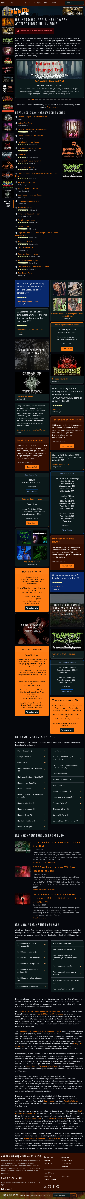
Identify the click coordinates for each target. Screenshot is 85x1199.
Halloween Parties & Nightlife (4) (30, 777)
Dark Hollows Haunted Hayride (30, 136)
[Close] (80, 1195)
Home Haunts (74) (24, 827)
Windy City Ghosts (25, 207)
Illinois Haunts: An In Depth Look (44, 862)
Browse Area (13, 3)
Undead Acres (50, 81)
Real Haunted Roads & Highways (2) (66, 981)
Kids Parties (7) (59, 751)
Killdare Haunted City (26, 182)
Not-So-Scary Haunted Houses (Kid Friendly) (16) (65, 766)
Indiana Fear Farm (25, 123)
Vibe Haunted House (26, 248)
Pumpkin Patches (71, 1101)
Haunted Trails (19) (25, 815)
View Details (32, 491)
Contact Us (48, 1157)
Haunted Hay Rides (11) (26, 783)
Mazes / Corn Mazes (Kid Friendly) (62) (63, 758)
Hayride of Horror (25, 242)
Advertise (47, 1176)
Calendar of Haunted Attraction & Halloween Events (40, 1031)
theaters (27, 1118)
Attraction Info (32, 608)
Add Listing (65, 1176)
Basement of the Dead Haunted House (33, 267)
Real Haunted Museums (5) (64, 949)
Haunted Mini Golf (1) (26, 803)
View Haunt (32, 523)
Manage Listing (50, 1179)
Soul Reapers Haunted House (30, 195)
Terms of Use (66, 1160)
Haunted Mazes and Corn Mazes (50, 1014)
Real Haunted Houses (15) (27, 986)
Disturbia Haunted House (28, 254)
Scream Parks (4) (60, 803)
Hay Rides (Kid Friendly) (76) (28, 821)
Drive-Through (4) (24, 751)
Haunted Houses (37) (26, 789)
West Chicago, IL (32, 631)
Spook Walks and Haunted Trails (48, 1011)
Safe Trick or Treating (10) (63, 797)
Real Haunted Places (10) (63, 966)
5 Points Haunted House (28, 189)
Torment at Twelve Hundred (29, 161)
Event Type (27, 3)
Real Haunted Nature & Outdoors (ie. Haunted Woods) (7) (65, 957)
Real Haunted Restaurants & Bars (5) (64, 973)
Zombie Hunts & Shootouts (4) (65, 821)
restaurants (36, 1118)
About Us (65, 1157)
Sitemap (47, 1160)
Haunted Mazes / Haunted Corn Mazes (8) (30, 796)
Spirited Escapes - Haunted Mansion (32, 117)
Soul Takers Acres (25, 273)
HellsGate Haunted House (28, 142)
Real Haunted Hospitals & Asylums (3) (27, 971)
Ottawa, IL (32, 356)
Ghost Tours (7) (23, 763)
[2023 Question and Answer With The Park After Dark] (22, 847)
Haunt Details (31, 467)
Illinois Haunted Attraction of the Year (41, 1066)
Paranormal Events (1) (62, 779)
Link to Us (48, 1164)
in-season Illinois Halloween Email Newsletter (42, 1138)
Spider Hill (22, 155)
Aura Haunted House (26, 220)
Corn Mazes (49, 1101)
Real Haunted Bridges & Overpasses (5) (26, 944)
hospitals (52, 1118)
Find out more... (53, 107)
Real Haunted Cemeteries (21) (29, 958)
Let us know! (6, 1189)
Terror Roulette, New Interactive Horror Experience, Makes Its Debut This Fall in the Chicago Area (57, 898)
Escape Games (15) (25, 757)
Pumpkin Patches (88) (62, 791)
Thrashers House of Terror (29, 214)
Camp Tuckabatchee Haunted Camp (32, 129)
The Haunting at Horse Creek (30, 148)
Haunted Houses (26, 1011)
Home (3, 3)
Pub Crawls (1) (59, 785)
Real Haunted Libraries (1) (63, 943)
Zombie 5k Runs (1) (60, 815)
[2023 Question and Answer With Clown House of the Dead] (22, 872)
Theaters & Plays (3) (61, 809)
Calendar (38, 3)
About (46, 3)
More (54, 3)
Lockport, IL (67, 614)
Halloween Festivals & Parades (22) (29, 770)
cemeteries (62, 1118)
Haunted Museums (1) (26, 809)
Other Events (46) (60, 774)
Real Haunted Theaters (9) (63, 989)
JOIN (73, 1195)
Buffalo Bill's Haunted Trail (28, 201)
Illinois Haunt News (39, 918)
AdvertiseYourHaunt (8, 204)
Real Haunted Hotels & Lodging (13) (29, 979)
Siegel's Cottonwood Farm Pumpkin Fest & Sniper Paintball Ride (67, 607)
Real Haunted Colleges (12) (28, 964)
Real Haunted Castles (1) (27, 952)
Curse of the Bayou (26, 167)
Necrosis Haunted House (28, 260)
